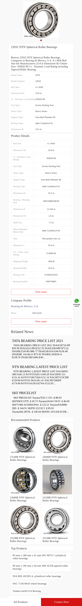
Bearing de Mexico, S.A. (25, 306)
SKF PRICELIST (24, 393)
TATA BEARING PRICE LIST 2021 (37, 341)
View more (41, 291)
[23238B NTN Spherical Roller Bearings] (24, 535)
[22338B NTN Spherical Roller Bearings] (57, 494)
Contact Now (61, 601)
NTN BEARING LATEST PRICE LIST (40, 367)
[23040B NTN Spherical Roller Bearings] (24, 494)
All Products (21, 601)
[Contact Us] (77, 303)
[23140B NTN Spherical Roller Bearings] (24, 453)
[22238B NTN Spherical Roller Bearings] (57, 535)
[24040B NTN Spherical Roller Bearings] (57, 453)
